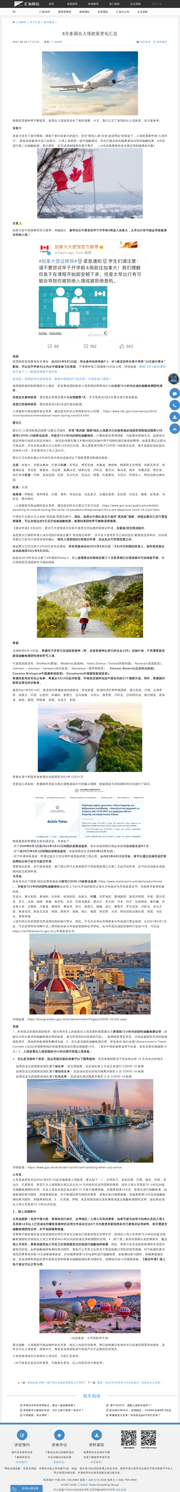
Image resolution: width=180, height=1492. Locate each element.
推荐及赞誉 (64, 11)
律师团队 (84, 11)
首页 (51, 3)
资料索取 (161, 41)
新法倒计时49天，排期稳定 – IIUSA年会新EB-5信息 (140, 1410)
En (14, 11)
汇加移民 (21, 22)
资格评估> (59, 1462)
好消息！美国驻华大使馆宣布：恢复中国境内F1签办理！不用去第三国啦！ (62, 379)
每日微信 (49, 22)
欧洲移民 (93, 3)
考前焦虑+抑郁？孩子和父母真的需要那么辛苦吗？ (57, 1382)
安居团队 (103, 11)
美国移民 (72, 3)
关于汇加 (157, 3)
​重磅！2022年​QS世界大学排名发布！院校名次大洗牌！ (130, 1382)
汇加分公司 (122, 11)
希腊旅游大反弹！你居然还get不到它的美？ (135, 1415)
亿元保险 (135, 3)
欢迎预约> (22, 1462)
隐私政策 (121, 1489)
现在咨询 (145, 41)
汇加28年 (44, 11)
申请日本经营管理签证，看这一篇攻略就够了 (49, 1405)
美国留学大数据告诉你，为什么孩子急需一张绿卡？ (53, 1410)
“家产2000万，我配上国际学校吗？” (130, 1405)
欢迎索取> (97, 1462)
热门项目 (114, 3)
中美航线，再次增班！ (36, 1415)
